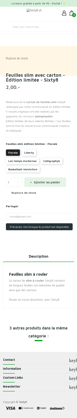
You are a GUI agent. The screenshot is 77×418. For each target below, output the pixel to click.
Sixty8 (23, 402)
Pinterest (32, 206)
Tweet (27, 206)
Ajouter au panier (46, 182)
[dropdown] (65, 13)
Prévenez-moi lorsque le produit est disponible (39, 226)
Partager (23, 206)
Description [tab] (38, 256)
